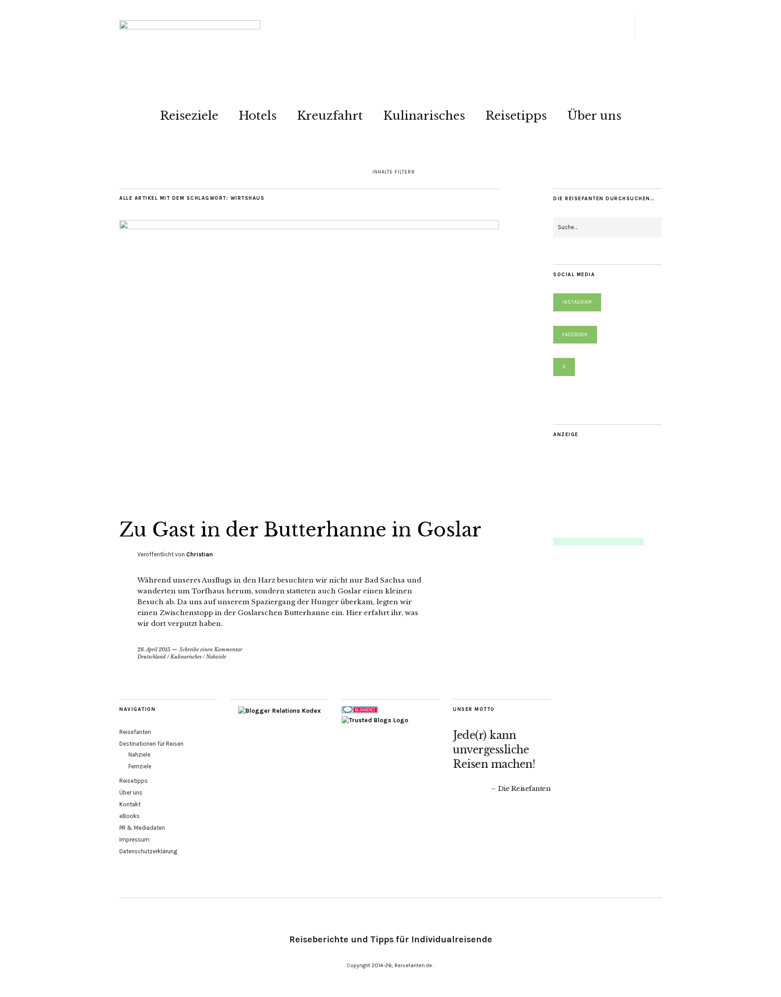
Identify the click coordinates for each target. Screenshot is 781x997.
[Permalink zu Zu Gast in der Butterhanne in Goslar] (309, 226)
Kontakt (130, 804)
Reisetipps (516, 115)
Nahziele (216, 657)
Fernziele (139, 766)
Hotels (258, 115)
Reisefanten (135, 732)
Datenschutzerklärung (148, 851)
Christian (199, 554)
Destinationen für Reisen (151, 743)
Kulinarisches (424, 115)
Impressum (134, 839)
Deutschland (151, 657)
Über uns (594, 115)
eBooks (129, 816)
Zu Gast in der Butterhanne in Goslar (300, 529)
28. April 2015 (153, 649)
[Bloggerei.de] (360, 711)
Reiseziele (189, 115)
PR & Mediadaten (142, 827)
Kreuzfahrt (330, 115)
